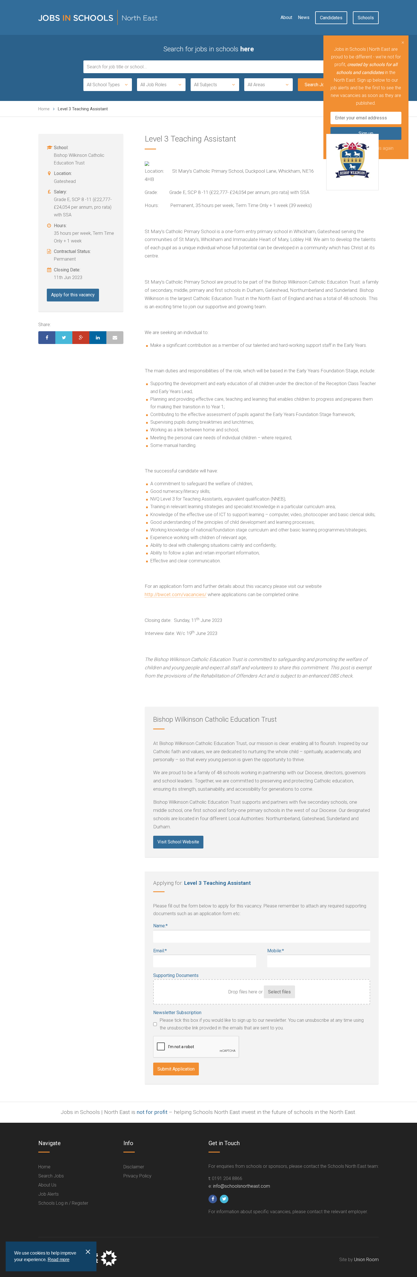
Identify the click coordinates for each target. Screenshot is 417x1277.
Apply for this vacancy (73, 294)
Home (44, 108)
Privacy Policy (137, 1176)
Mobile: (275, 950)
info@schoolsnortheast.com (241, 1186)
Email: (160, 950)
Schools (366, 17)
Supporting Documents (176, 975)
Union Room (366, 1259)
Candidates (331, 17)
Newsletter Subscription (177, 1012)
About (286, 17)
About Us (47, 1185)
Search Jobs (51, 1176)
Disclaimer (133, 1167)
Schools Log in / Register (63, 1203)
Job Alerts (48, 1194)
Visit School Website (178, 842)
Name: (160, 925)
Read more (59, 1259)
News (303, 17)
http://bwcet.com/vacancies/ (176, 594)
